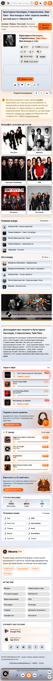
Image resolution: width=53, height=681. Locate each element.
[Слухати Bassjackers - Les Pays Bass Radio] (14, 395)
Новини (7, 610)
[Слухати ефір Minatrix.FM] (14, 376)
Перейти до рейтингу (13, 490)
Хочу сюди (46, 432)
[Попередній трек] (23, 675)
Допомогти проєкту (36, 610)
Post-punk (21, 24)
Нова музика (23, 569)
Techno (33, 538)
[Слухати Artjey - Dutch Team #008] (14, 386)
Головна (4, 24)
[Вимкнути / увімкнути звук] (49, 672)
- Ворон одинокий (20, 226)
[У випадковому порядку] (40, 675)
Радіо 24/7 (8, 569)
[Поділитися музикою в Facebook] (36, 93)
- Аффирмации (22, 263)
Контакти (32, 616)
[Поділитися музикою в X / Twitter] (41, 93)
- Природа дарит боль (25, 280)
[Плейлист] (49, 677)
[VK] (41, 647)
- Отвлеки (16, 250)
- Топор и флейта (20, 274)
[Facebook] (35, 647)
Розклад (32, 605)
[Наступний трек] (34, 675)
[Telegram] (17, 647)
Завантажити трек (12, 425)
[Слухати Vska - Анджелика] (14, 460)
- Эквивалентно (21, 244)
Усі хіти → (46, 257)
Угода (41, 663)
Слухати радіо (23, 376)
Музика (13, 24)
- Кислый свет (17, 286)
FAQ (29, 599)
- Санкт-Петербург (22, 232)
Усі (48, 367)
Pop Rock (10, 538)
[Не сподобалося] (22, 85)
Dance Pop (11, 523)
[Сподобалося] (15, 85)
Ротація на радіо (11, 594)
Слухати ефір (23, 404)
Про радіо (8, 605)
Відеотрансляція (11, 599)
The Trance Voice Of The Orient (29, 373)
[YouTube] (23, 647)
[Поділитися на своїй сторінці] (28, 85)
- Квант (19, 238)
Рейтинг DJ (33, 594)
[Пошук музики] (31, 3)
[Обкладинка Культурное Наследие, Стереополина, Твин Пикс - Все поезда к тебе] (9, 40)
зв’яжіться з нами (22, 113)
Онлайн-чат (9, 616)
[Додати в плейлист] (34, 85)
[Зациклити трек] (17, 675)
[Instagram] (29, 647)
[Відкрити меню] (8, 3)
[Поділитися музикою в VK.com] (47, 93)
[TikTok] (11, 647)
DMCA (35, 663)
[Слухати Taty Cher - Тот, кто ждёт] (14, 451)
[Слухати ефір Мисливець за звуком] (14, 404)
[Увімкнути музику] (29, 675)
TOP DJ (35, 569)
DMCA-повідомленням (29, 116)
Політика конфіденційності (20, 663)
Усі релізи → (45, 221)
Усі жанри (46, 513)
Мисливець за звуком (22, 401)
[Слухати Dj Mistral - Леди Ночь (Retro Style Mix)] (14, 441)
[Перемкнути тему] (39, 3)
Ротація (7, 574)
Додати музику (45, 26)
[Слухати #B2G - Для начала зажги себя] (14, 469)
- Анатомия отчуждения (26, 269)
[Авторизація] (50, 3)
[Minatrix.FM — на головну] (3, 3)
